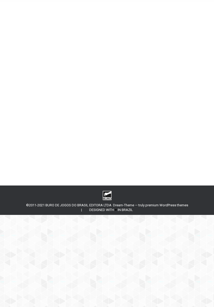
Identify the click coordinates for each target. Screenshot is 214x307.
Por (54, 130)
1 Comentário (116, 130)
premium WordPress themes (166, 205)
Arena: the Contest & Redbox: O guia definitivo (75, 121)
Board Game (29, 130)
